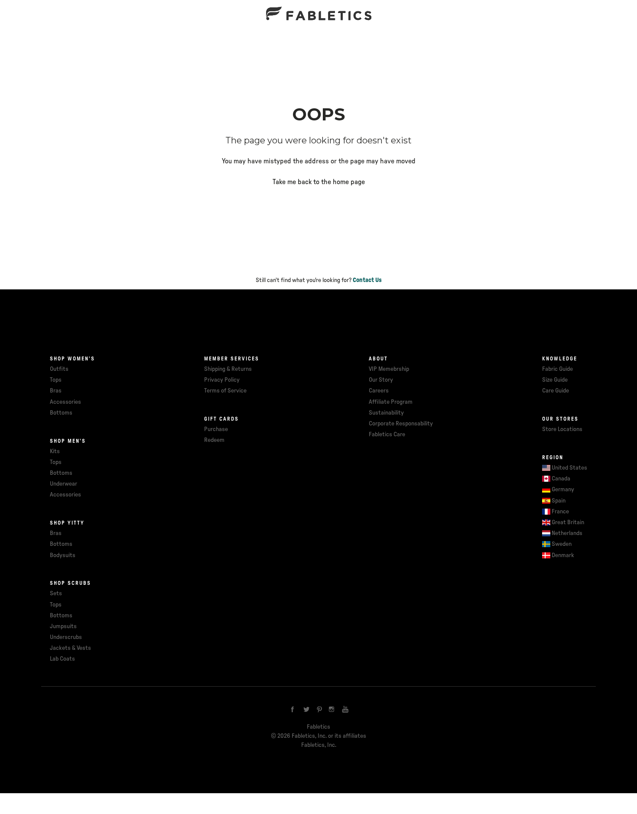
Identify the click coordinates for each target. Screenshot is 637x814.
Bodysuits (62, 555)
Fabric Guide (557, 369)
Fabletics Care (387, 434)
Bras (56, 391)
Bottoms (61, 413)
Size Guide (555, 380)
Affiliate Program (391, 402)
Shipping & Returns (228, 369)
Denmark (563, 555)
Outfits (59, 369)
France (560, 512)
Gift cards (221, 419)
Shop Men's (68, 441)
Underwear (63, 484)
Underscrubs (66, 637)
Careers (379, 391)
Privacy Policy (222, 380)
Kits (55, 451)
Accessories (65, 402)
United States (569, 468)
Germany (563, 489)
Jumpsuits (63, 626)
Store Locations (562, 429)
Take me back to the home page (319, 181)
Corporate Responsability (401, 424)
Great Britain (568, 522)
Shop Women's (72, 358)
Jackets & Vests (70, 648)
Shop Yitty (67, 522)
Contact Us (367, 280)
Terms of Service (225, 391)
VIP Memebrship (389, 369)
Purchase (216, 429)
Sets (56, 593)
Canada (561, 479)
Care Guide (555, 391)
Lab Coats (62, 659)
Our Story (381, 380)
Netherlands (567, 533)
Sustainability (386, 413)
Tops (56, 380)
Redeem (214, 440)
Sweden (562, 544)
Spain (559, 501)
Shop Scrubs (70, 583)
